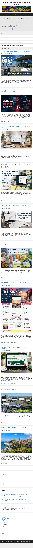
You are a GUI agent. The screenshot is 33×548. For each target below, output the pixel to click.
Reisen (3, 85)
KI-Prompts (4, 200)
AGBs (3, 526)
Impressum (4, 517)
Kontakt (3, 520)
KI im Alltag (4, 121)
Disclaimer (3, 519)
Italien (3, 422)
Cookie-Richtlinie (5, 524)
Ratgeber (8, 121)
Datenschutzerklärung (5, 518)
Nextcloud (3, 533)
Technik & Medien (13, 342)
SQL (2, 535)
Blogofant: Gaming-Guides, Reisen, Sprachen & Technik (16, 3)
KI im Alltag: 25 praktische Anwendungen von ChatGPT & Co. (12, 496)
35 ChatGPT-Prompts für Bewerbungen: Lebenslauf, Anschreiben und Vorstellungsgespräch (14, 206)
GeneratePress (27, 541)
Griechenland (4, 463)
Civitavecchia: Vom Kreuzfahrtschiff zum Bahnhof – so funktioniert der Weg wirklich (15, 388)
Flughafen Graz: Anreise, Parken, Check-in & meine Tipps (15, 51)
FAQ (2, 534)
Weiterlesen (17, 82)
